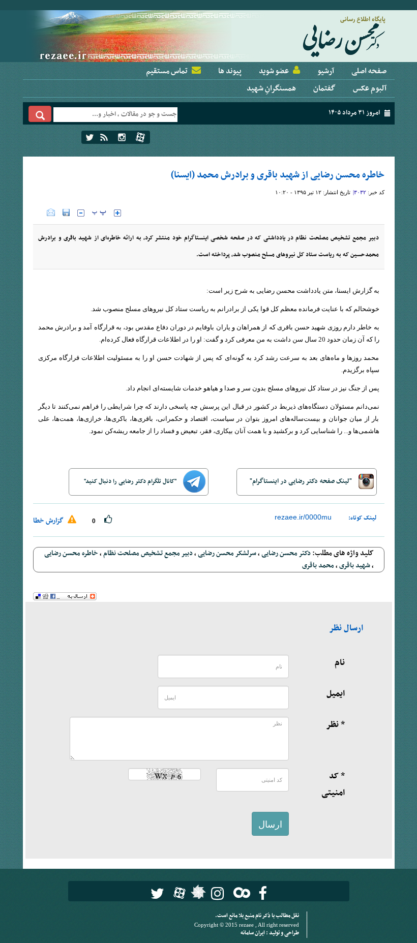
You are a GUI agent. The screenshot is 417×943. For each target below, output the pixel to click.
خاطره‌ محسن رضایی (71, 553)
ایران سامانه (253, 933)
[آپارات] (140, 137)
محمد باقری (318, 565)
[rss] (104, 137)
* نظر (335, 725)
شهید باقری (354, 565)
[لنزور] (197, 894)
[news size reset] (99, 213)
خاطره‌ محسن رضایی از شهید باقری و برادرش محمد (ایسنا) (277, 175)
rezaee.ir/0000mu (303, 517)
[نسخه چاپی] (40, 212)
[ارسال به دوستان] (51, 212)
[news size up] (117, 213)
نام (340, 663)
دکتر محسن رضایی (286, 553)
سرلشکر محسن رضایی (227, 553)
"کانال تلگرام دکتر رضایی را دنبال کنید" (131, 481)
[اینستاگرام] (122, 137)
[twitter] (89, 137)
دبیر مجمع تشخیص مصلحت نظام (148, 553)
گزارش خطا (49, 521)
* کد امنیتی (333, 784)
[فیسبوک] (262, 893)
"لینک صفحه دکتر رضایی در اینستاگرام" (301, 481)
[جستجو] (40, 114)
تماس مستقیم (167, 71)
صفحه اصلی (368, 71)
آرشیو (325, 71)
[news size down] (80, 213)
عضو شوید (274, 71)
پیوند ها (230, 71)
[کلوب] (240, 892)
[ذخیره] (66, 212)
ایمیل (335, 694)
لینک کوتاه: (362, 518)
